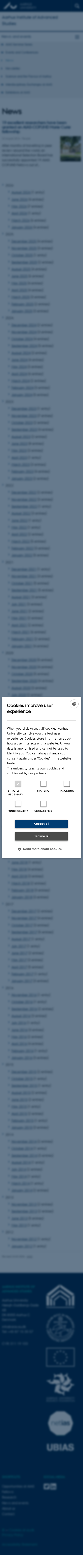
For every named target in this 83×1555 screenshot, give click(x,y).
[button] (41, 849)
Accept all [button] (41, 824)
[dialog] (41, 777)
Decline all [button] (41, 836)
